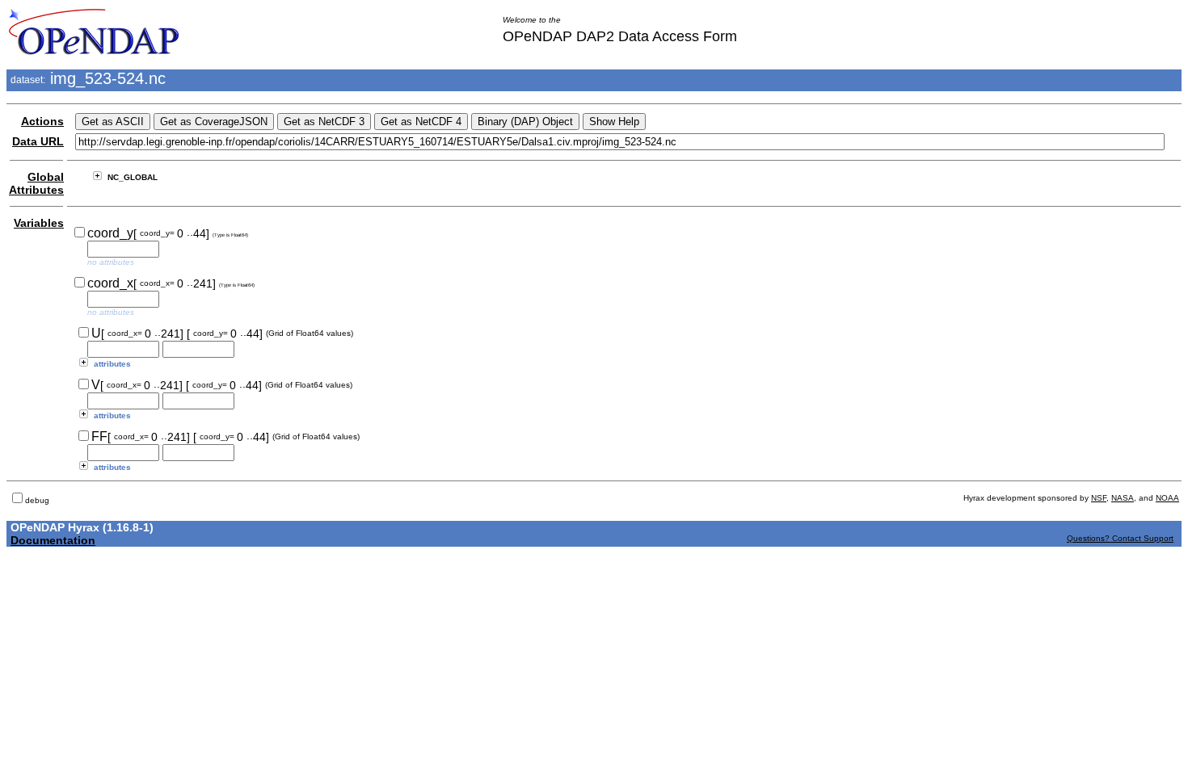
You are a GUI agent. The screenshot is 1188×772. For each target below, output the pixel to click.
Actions (42, 121)
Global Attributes (36, 183)
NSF (1098, 497)
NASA (1122, 497)
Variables (39, 222)
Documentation (53, 540)
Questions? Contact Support (1120, 538)
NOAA (1167, 497)
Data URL (38, 141)
